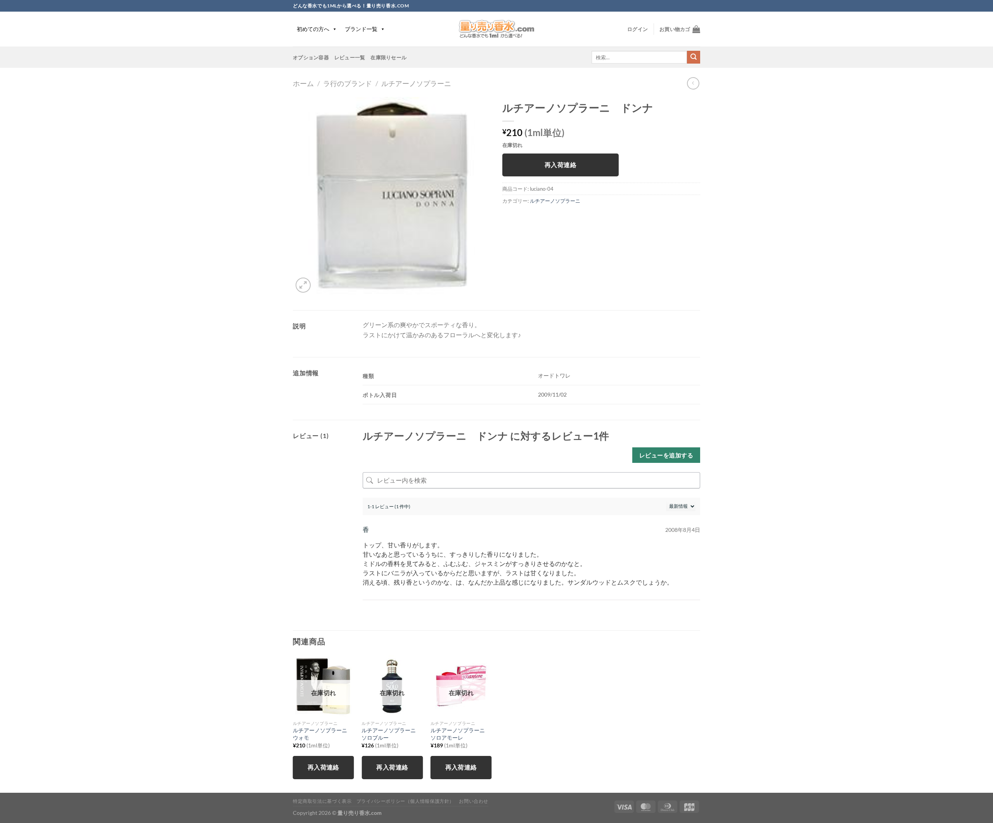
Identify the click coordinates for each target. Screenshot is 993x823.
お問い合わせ (473, 801)
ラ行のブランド (347, 83)
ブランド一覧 (361, 29)
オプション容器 (311, 57)
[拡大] (303, 285)
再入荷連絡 (560, 164)
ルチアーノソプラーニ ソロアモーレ (460, 734)
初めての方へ (313, 29)
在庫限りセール (388, 57)
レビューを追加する (666, 455)
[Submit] (693, 57)
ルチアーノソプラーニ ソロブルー (391, 734)
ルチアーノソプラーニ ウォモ (323, 734)
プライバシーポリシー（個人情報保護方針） (405, 801)
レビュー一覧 (349, 57)
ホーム (303, 83)
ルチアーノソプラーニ (416, 83)
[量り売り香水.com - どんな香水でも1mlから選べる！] (496, 29)
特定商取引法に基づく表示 (322, 801)
